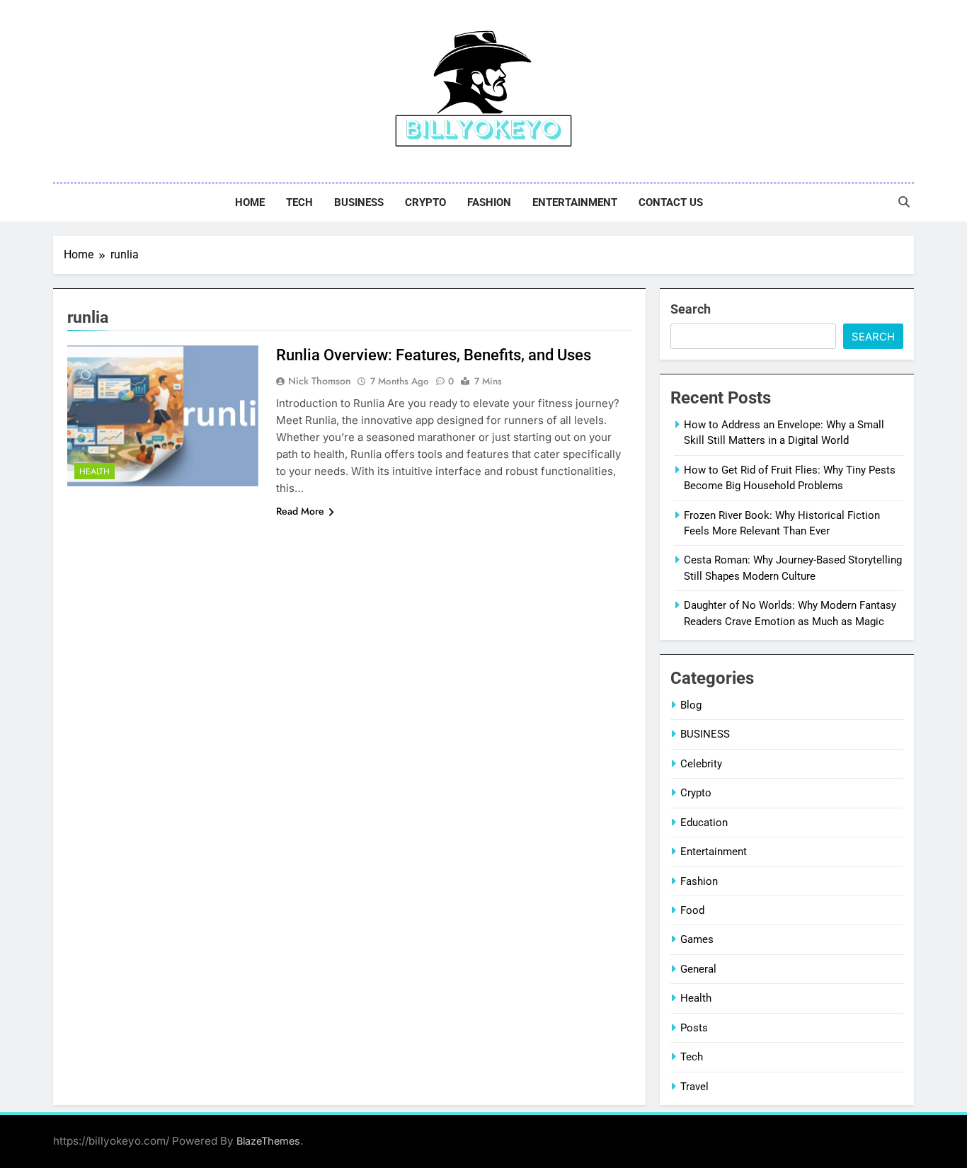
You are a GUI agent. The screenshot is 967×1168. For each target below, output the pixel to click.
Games (697, 939)
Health (94, 471)
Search (690, 309)
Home (250, 202)
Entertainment (574, 202)
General (698, 969)
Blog (691, 705)
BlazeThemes (268, 1141)
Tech (299, 202)
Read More (300, 511)
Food (692, 910)
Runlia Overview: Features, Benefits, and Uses (433, 355)
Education (704, 822)
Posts (694, 1027)
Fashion (489, 202)
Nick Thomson (319, 381)
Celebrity (701, 763)
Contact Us (671, 202)
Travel (694, 1086)
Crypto (425, 202)
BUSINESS (359, 202)
